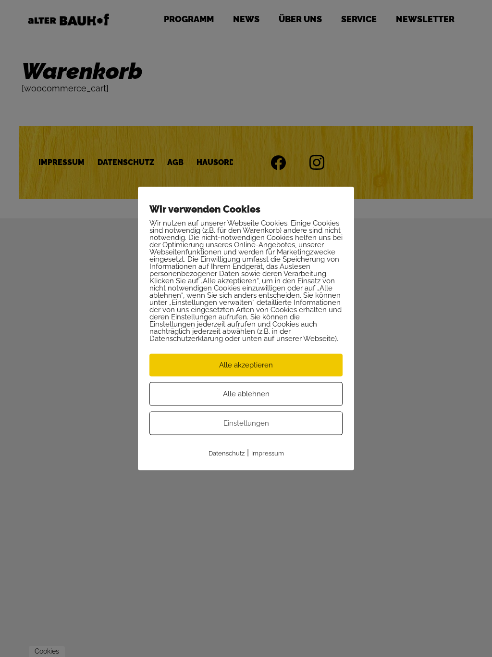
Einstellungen (246, 423)
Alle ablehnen (246, 394)
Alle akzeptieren (246, 365)
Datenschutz (227, 453)
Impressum (267, 453)
